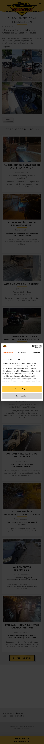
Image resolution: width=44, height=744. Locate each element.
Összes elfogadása (22, 389)
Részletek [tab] (22, 352)
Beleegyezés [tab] (8, 352)
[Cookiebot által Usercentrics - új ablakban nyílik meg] (32, 346)
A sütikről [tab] (36, 352)
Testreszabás (21, 396)
